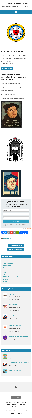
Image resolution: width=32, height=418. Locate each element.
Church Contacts (11, 404)
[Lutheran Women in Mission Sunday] (5, 339)
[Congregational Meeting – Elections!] (5, 365)
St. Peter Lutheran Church (16, 3)
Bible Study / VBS (7, 265)
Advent (5, 281)
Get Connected (10, 402)
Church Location (21, 402)
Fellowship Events (8, 238)
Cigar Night (12, 294)
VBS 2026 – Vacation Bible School (18, 355)
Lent (4, 274)
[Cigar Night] (5, 296)
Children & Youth (7, 270)
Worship (5, 268)
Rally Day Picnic (13, 304)
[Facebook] (16, 387)
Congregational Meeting (15, 315)
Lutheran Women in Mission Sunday (18, 336)
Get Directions (8, 68)
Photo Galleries (16, 406)
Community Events (8, 261)
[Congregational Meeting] (5, 317)
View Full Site (16, 397)
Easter (4, 272)
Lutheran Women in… (17, 245)
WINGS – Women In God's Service (12, 277)
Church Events (22, 404)
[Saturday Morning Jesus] (5, 328)
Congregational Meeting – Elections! (19, 362)
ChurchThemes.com (16, 413)
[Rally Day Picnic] (5, 307)
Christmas (5, 279)
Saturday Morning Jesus (15, 249)
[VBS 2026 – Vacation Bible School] (5, 357)
